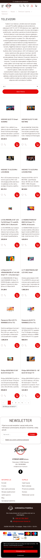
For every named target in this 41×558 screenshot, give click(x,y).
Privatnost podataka (28, 489)
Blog (2, 498)
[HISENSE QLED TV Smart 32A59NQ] (17, 144)
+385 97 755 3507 (21, 518)
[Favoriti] (2, 145)
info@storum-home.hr (21, 521)
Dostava (24, 492)
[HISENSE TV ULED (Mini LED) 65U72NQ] (37, 194)
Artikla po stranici (9, 406)
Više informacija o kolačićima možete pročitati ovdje (18, 547)
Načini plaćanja (26, 486)
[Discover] (16, 538)
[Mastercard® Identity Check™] (5, 534)
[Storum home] (20, 471)
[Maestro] (34, 534)
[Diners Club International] (14, 534)
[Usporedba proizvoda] (5, 145)
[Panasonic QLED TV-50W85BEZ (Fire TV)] (37, 345)
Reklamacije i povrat (28, 495)
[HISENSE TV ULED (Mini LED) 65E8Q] (17, 194)
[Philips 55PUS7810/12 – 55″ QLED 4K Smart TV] (37, 395)
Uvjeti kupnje (26, 483)
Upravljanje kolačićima (8, 501)
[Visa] (21, 534)
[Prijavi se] (32, 5)
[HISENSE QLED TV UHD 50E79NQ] (37, 144)
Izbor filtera (21, 91)
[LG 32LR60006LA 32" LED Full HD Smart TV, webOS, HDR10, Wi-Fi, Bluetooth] (17, 245)
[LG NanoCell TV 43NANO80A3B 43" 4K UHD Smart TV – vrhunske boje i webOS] (17, 295)
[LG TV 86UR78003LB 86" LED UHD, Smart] (37, 295)
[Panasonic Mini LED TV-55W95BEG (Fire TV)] (17, 345)
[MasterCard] (27, 534)
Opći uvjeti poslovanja (8, 489)
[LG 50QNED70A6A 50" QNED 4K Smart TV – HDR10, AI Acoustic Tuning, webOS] (37, 245)
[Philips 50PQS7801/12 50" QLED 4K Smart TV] (17, 395)
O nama (3, 486)
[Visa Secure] (9, 534)
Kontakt (3, 483)
